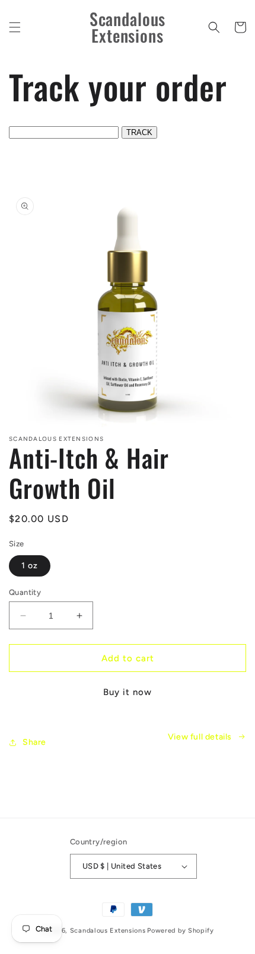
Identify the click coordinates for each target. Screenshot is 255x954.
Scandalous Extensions (108, 930)
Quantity (25, 592)
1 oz (29, 566)
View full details (200, 737)
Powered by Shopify (180, 930)
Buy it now (127, 692)
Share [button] (34, 742)
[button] (15, 27)
